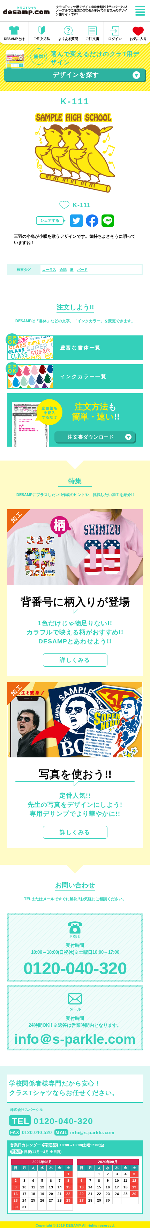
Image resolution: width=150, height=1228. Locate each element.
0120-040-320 (75, 968)
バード (82, 269)
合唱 (63, 269)
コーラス (49, 269)
